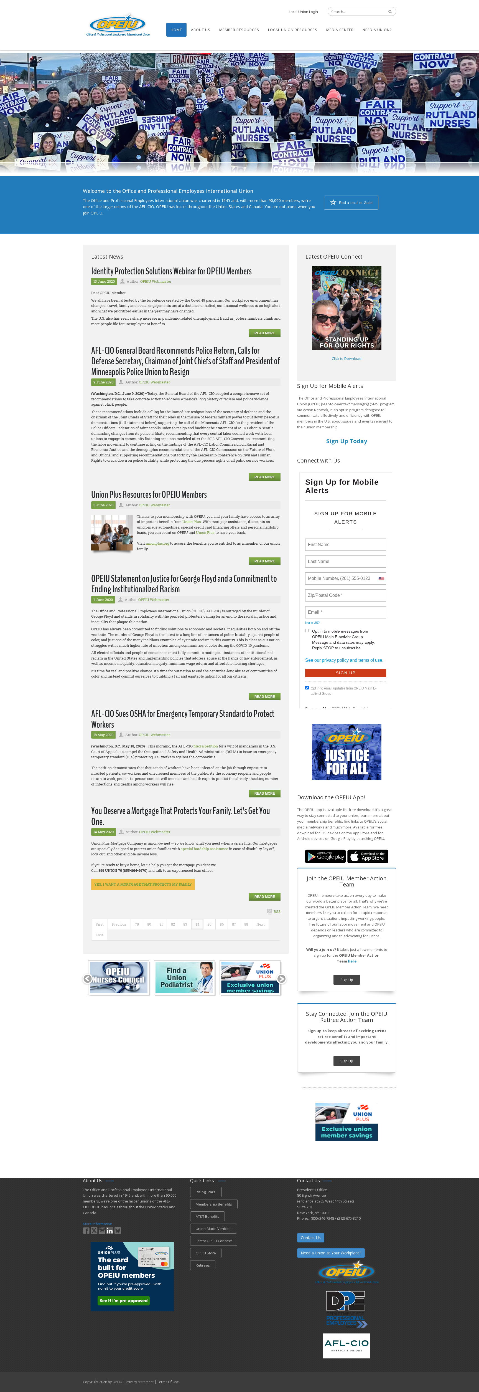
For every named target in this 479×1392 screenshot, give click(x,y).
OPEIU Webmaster (155, 281)
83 (185, 924)
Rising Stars (206, 1191)
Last (99, 934)
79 (137, 924)
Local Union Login (303, 11)
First (100, 924)
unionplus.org (157, 543)
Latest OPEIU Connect (214, 1240)
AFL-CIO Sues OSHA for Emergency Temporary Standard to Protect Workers (182, 719)
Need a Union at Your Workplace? (331, 1252)
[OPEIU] (117, 24)
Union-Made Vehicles (213, 1228)
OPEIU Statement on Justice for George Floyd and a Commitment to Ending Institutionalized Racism (184, 584)
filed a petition (205, 746)
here (352, 961)
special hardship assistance (204, 848)
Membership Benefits (214, 1204)
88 (246, 924)
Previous (119, 924)
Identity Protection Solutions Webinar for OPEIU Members (171, 271)
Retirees (203, 1265)
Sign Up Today (346, 441)
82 (173, 924)
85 (210, 924)
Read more (264, 333)
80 (149, 924)
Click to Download (346, 358)
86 (222, 924)
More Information (97, 1223)
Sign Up (346, 979)
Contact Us (311, 1237)
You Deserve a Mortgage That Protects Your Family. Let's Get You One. (180, 816)
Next (260, 924)
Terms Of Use (168, 1382)
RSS (277, 911)
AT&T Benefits (207, 1216)
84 (197, 924)
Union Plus (191, 521)
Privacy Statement (140, 1382)
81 (161, 924)
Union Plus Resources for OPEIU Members (149, 494)
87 (234, 924)
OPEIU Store (206, 1252)
